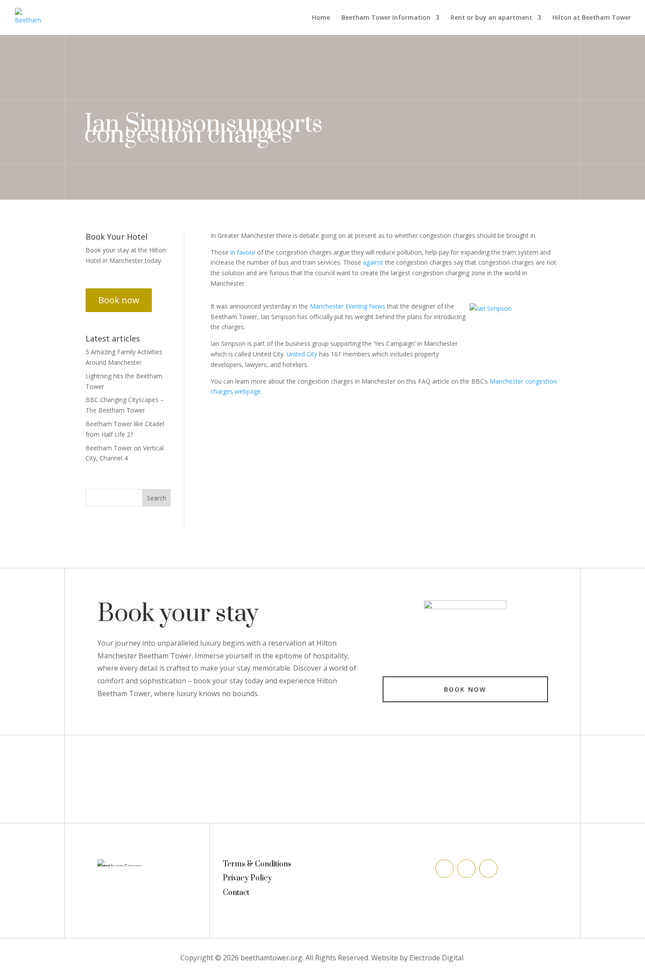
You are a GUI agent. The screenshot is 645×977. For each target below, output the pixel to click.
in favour (242, 252)
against (373, 262)
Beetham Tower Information (385, 18)
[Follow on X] (466, 868)
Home (321, 18)
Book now (119, 300)
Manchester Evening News (347, 306)
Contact (236, 893)
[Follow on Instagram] (488, 868)
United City (302, 354)
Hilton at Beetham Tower (591, 18)
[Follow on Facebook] (444, 868)
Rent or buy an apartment (491, 18)
